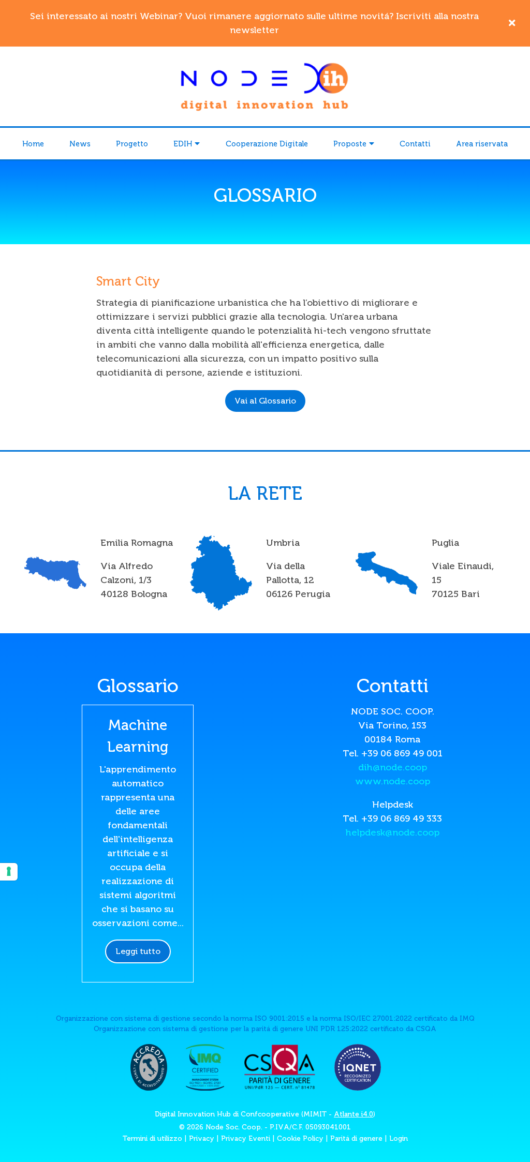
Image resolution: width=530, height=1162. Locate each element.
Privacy (201, 1138)
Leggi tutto (137, 951)
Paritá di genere (356, 1138)
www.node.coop (392, 781)
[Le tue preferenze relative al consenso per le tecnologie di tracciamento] (9, 872)
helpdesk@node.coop (392, 832)
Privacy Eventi (245, 1138)
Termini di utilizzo (152, 1138)
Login (398, 1138)
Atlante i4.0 (353, 1114)
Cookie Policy (300, 1138)
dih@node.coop (392, 767)
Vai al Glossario (265, 401)
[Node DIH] (265, 86)
